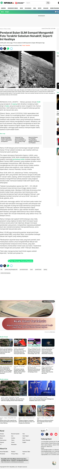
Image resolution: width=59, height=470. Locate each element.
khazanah (28, 8)
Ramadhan (14, 444)
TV (0, 444)
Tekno (5, 28)
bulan (7, 106)
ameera (3, 8)
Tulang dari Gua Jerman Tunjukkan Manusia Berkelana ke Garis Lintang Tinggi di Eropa (20, 140)
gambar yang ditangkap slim (11, 269)
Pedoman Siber (26, 451)
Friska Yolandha (26, 45)
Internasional (3, 440)
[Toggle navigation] (1, 3)
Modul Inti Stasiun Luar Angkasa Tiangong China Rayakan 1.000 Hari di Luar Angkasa (34, 140)
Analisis (13, 438)
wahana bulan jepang (5, 273)
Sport (24, 438)
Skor (24, 433)
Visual (12, 442)
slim (1, 269)
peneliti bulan (38, 269)
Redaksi (13, 451)
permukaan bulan (18, 159)
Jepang (14, 104)
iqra (34, 8)
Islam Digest (26, 436)
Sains (2, 11)
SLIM (38, 102)
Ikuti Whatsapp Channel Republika (22, 261)
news (39, 8)
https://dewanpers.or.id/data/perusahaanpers (12, 461)
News (1, 438)
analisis (45, 8)
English (24, 442)
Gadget (7, 11)
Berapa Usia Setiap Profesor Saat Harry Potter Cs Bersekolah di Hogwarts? (6, 139)
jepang (45, 269)
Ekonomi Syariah (13, 8)
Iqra (12, 436)
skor (21, 8)
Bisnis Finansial (26, 440)
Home (1, 28)
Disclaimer (2, 453)
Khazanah (2, 436)
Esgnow (2, 442)
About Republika (4, 451)
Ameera (2, 433)
